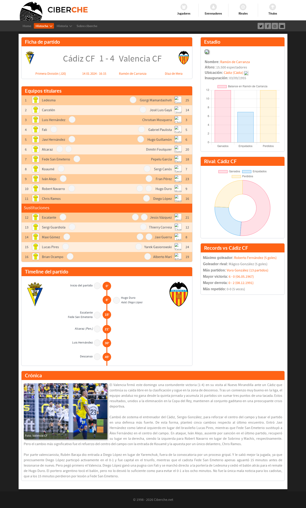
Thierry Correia (160, 227)
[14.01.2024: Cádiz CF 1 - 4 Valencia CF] (65, 411)
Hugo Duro (163, 189)
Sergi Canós (163, 169)
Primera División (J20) (50, 74)
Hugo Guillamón (159, 140)
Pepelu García (161, 159)
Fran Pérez (164, 179)
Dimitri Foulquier (159, 149)
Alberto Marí (162, 257)
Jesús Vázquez (161, 218)
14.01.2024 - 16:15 (94, 74)
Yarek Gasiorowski (158, 247)
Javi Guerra (163, 237)
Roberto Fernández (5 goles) (255, 258)
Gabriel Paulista (160, 130)
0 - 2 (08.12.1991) (241, 283)
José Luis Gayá (161, 110)
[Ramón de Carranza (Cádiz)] (207, 51)
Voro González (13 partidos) (247, 270)
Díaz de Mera (174, 74)
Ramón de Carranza (133, 74)
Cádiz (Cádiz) (233, 73)
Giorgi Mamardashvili (156, 100)
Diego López (162, 199)
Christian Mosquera (157, 120)
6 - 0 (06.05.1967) (241, 277)
